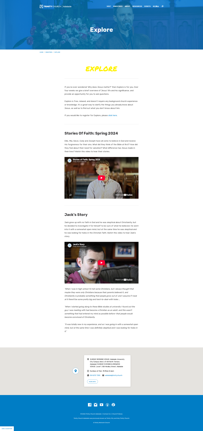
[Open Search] (162, 6)
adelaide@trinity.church (113, 375)
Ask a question (7, 428)
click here (112, 115)
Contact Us (107, 414)
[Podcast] (107, 404)
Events (147, 6)
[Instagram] (95, 404)
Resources (137, 6)
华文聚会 (156, 6)
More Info (92, 381)
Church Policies (117, 414)
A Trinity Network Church (101, 422)
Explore (57, 52)
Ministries (117, 6)
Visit (109, 6)
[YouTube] (101, 404)
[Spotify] (113, 404)
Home (41, 52)
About (127, 6)
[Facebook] (89, 404)
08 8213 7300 (95, 375)
